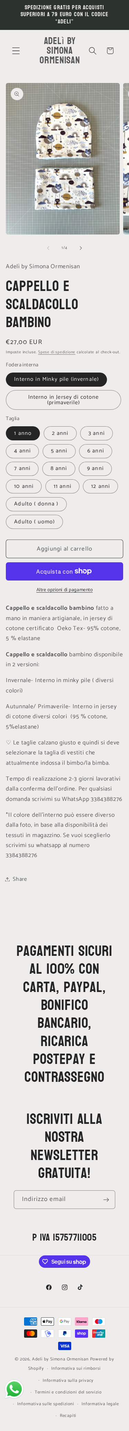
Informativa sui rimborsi (75, 1368)
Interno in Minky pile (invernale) (56, 379)
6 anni (95, 451)
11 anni (62, 486)
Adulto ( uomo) (34, 521)
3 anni (96, 433)
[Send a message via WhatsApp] (14, 1389)
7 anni (22, 468)
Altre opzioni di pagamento (64, 590)
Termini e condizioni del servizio (68, 1392)
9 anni (95, 468)
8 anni (59, 468)
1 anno (23, 433)
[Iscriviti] (106, 1199)
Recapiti (68, 1415)
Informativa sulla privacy (68, 1380)
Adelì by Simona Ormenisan (61, 1359)
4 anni (22, 451)
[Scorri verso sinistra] (48, 248)
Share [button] (20, 879)
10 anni (23, 486)
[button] (16, 51)
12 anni (100, 486)
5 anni (59, 451)
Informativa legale (100, 1404)
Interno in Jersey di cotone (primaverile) (63, 400)
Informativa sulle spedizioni (45, 1404)
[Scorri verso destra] (80, 248)
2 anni (60, 433)
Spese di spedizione (56, 352)
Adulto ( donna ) (36, 504)
